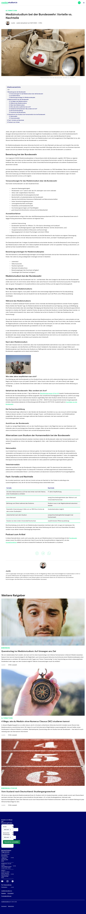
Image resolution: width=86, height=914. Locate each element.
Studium (13, 788)
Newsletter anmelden (11, 842)
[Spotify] (13, 881)
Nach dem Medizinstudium (18, 105)
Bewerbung (5, 648)
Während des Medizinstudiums (19, 103)
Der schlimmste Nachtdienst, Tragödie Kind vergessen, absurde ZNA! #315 (5, 857)
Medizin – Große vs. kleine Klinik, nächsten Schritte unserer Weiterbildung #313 (5, 874)
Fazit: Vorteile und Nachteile (16, 120)
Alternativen (11, 10)
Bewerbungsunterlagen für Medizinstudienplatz (23, 97)
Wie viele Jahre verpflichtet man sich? (21, 107)
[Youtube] (2, 881)
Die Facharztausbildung (17, 110)
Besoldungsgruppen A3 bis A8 (49, 393)
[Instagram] (7, 881)
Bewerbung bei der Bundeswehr (17, 92)
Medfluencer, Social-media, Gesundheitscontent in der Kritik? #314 (6, 866)
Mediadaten (4, 887)
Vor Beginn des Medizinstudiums (19, 101)
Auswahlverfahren (15, 95)
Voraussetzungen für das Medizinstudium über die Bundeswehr (26, 93)
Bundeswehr (73, 538)
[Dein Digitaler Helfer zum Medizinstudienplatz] (9, 2)
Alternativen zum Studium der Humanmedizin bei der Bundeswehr (26, 114)
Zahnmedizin (14, 116)
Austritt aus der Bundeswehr (18, 112)
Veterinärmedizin (15, 118)
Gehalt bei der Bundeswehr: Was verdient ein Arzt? (24, 108)
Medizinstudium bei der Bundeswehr (18, 99)
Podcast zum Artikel (13, 122)
